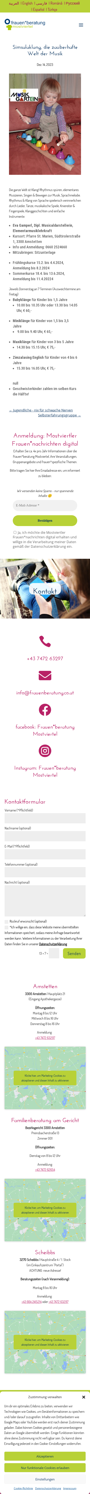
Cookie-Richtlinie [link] (23, 1488)
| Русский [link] (72, 3)
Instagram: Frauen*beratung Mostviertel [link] (45, 770)
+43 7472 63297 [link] (45, 657)
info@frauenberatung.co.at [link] (45, 691)
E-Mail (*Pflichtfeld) (17, 846)
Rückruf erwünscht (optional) (28, 921)
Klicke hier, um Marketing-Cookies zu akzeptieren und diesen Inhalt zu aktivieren (45, 1078)
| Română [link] (55, 3)
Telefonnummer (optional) (21, 864)
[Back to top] (86, 1464)
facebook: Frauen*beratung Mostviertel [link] (45, 729)
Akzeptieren (45, 1456)
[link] (25, 29)
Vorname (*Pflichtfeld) (19, 810)
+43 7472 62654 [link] (45, 1170)
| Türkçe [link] (51, 10)
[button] (84, 1397)
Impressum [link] (69, 1488)
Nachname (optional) (18, 828)
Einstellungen (45, 1479)
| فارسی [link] (40, 3)
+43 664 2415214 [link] (32, 1302)
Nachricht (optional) (17, 882)
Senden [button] (74, 953)
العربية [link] (14, 3)
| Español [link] (37, 10)
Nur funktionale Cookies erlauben (45, 1468)
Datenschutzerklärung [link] (48, 1488)
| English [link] (27, 3)
